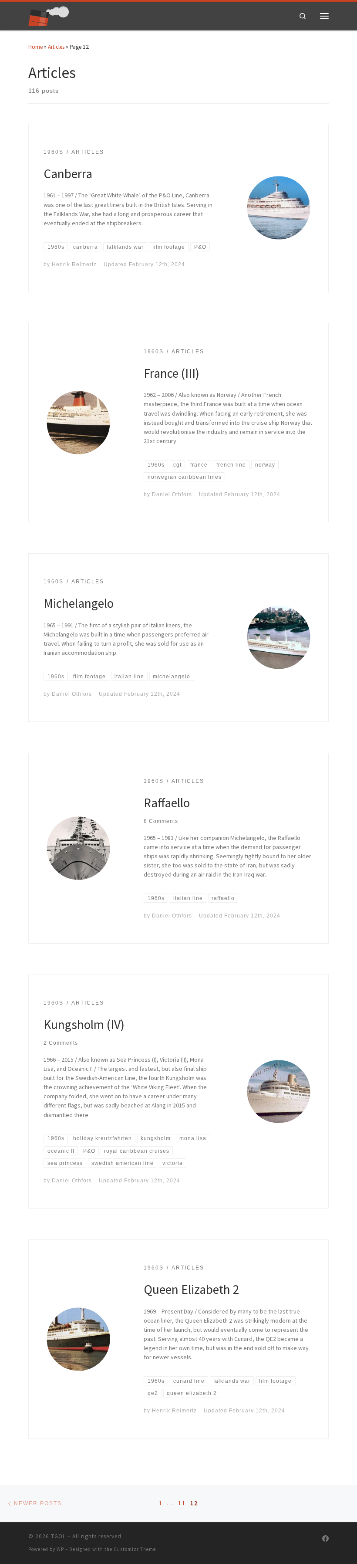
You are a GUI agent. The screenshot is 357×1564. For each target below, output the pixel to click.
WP (60, 1549)
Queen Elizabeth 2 (191, 1289)
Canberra (68, 174)
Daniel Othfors (172, 494)
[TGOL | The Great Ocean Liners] (48, 15)
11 (182, 1503)
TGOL (58, 1536)
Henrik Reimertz (74, 264)
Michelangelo (79, 603)
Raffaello (167, 803)
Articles (56, 47)
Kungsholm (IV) (84, 1024)
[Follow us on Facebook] (325, 1539)
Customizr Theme (135, 1549)
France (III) (171, 373)
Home (35, 47)
